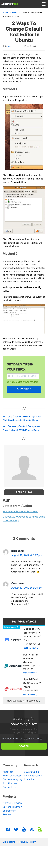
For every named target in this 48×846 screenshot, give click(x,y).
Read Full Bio (24, 492)
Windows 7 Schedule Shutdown (20, 511)
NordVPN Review (12, 803)
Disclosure (9, 842)
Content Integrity (12, 779)
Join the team (10, 783)
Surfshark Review (13, 806)
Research (31, 765)
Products (10, 796)
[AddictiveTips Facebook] (8, 829)
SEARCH (24, 746)
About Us (8, 771)
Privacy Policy (27, 842)
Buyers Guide (31, 771)
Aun (9, 46)
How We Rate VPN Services (22, 700)
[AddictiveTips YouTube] (24, 829)
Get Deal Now (30, 648)
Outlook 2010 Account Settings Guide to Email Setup (24, 518)
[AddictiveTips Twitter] (16, 829)
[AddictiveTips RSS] (32, 829)
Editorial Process (12, 775)
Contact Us (9, 787)
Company (10, 765)
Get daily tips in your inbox (20, 366)
